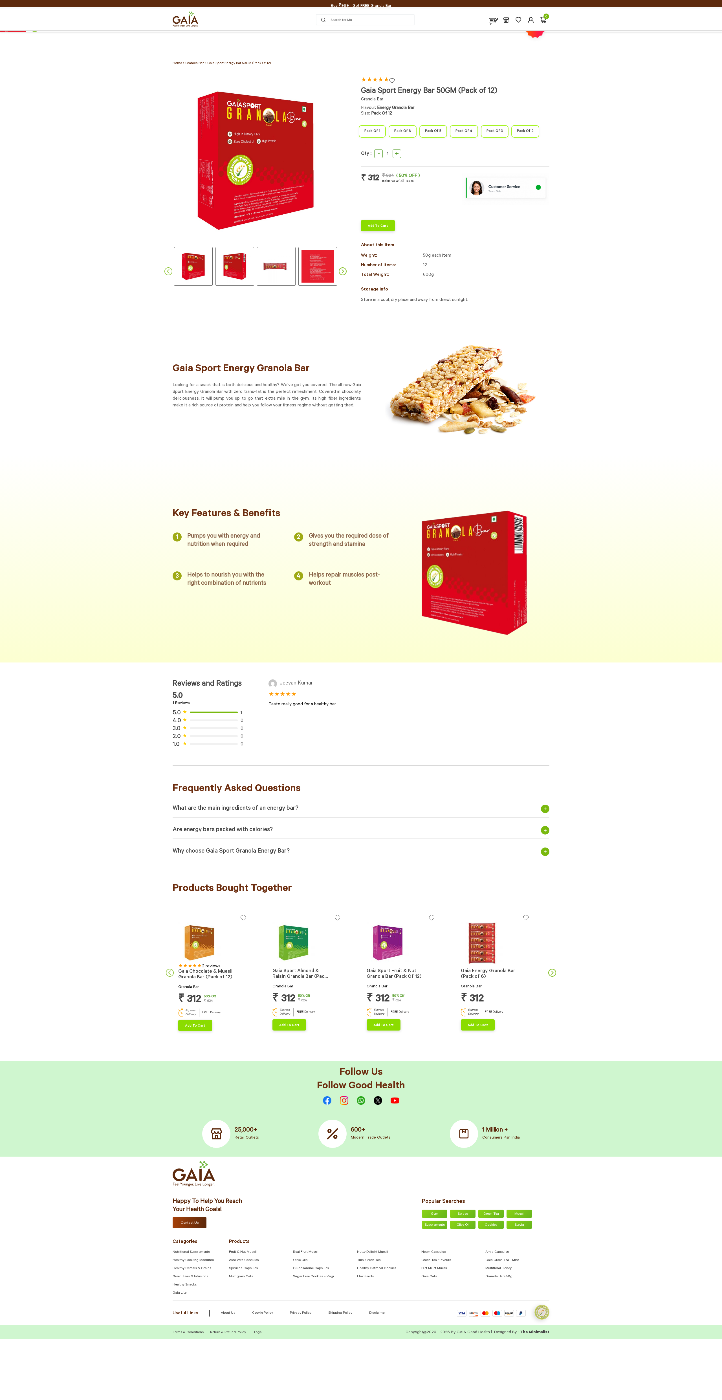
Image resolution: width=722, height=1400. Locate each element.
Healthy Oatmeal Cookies (376, 1269)
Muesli (519, 1214)
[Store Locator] (506, 19)
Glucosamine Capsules (311, 1269)
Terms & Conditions (188, 1333)
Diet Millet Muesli (434, 1269)
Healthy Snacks (185, 1285)
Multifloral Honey (498, 1269)
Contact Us (190, 1223)
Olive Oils (300, 1260)
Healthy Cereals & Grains (192, 1269)
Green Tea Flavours (436, 1260)
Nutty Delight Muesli (372, 1252)
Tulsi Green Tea (369, 1260)
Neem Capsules (433, 1252)
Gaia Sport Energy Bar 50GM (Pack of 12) (239, 63)
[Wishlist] (518, 19)
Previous (168, 271)
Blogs (257, 1333)
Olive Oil (463, 1225)
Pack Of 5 (433, 131)
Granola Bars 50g (498, 1277)
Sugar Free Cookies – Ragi (313, 1277)
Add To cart (378, 226)
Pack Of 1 (372, 131)
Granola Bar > (195, 63)
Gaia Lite (179, 1293)
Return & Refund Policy (228, 1333)
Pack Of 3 (495, 131)
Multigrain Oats (241, 1277)
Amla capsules (497, 1252)
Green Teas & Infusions (190, 1277)
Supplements (435, 1225)
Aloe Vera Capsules (244, 1260)
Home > (179, 63)
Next (342, 271)
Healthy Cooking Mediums (193, 1260)
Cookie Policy (262, 1313)
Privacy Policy (300, 1313)
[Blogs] (493, 20)
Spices (463, 1214)
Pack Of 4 (463, 131)
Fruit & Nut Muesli (243, 1252)
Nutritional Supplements (191, 1252)
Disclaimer (377, 1313)
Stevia (519, 1225)
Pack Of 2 (525, 131)
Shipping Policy (340, 1313)
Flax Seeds (365, 1277)
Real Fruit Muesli (305, 1252)
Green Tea (491, 1214)
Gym (434, 1214)
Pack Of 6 (402, 131)
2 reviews (211, 966)
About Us (228, 1313)
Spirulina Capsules (243, 1269)
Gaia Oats (429, 1277)
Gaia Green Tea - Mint (502, 1260)
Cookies (491, 1225)
